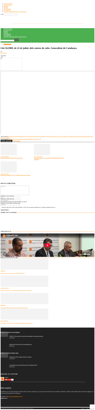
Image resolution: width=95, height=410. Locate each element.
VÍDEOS (6, 32)
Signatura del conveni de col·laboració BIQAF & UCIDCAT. (13, 273)
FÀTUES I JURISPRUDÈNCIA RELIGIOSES (15, 36)
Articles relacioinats (6, 141)
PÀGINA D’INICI (8, 28)
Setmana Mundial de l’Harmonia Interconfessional (11, 158)
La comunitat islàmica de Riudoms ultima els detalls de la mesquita (14, 307)
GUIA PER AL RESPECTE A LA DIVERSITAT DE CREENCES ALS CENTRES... (17, 323)
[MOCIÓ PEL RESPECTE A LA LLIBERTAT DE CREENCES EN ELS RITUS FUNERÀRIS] (42, 154)
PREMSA (6, 31)
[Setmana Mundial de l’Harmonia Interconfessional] (9, 154)
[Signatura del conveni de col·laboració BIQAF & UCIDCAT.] (24, 269)
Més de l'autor (16, 141)
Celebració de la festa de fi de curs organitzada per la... (20, 344)
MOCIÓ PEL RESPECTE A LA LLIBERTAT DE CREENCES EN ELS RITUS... (16, 290)
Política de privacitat (18, 16)
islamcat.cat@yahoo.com (16, 396)
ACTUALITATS (8, 30)
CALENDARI (7, 35)
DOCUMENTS (7, 34)
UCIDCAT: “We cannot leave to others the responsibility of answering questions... (26, 336)
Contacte (11, 16)
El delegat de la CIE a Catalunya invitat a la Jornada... (20, 356)
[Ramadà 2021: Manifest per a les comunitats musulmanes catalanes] (9, 172)
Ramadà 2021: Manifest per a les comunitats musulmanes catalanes (15, 175)
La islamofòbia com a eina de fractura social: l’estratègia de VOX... (23, 365)
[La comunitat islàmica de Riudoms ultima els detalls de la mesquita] (24, 303)
